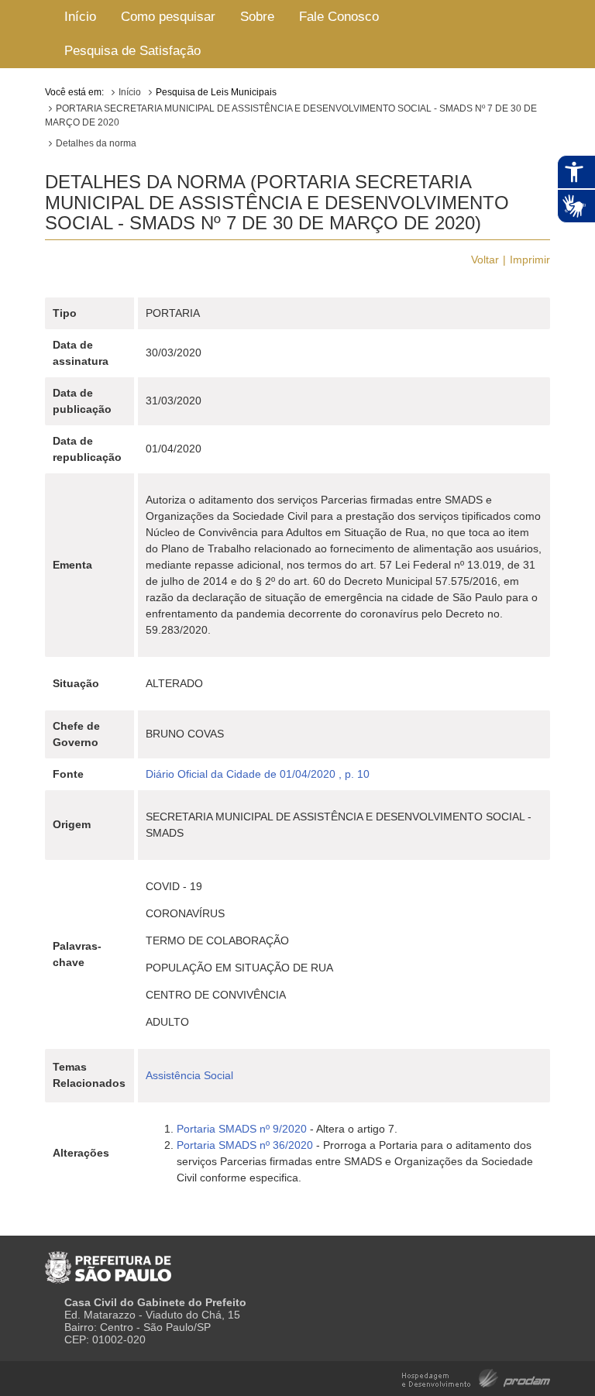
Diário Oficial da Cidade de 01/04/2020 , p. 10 (258, 774)
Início (80, 16)
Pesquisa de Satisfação (132, 50)
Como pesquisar (168, 16)
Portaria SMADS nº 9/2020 (242, 1129)
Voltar (485, 259)
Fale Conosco (339, 16)
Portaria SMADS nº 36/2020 (245, 1145)
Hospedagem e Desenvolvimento (476, 1377)
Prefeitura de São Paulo (108, 1261)
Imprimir (530, 259)
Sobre (257, 16)
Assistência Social (189, 1075)
